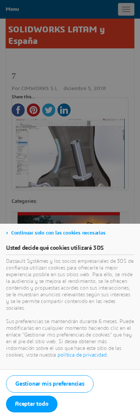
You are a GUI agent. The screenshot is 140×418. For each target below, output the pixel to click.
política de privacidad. (82, 355)
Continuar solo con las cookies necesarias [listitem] (58, 233)
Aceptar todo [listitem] (32, 404)
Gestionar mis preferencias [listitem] (49, 384)
